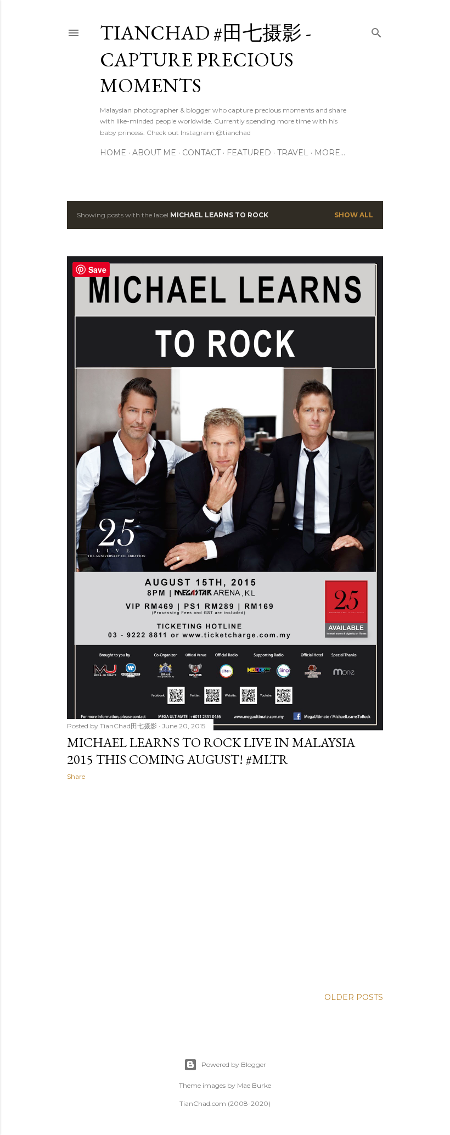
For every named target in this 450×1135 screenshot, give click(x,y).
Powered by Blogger (233, 1064)
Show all (353, 215)
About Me (154, 153)
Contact (201, 153)
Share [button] (76, 776)
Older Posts (353, 997)
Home (113, 153)
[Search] (376, 30)
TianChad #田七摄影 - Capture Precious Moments (205, 59)
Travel (292, 153)
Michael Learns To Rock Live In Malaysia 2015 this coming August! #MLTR (211, 751)
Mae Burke (254, 1085)
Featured (249, 153)
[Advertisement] (225, 885)
